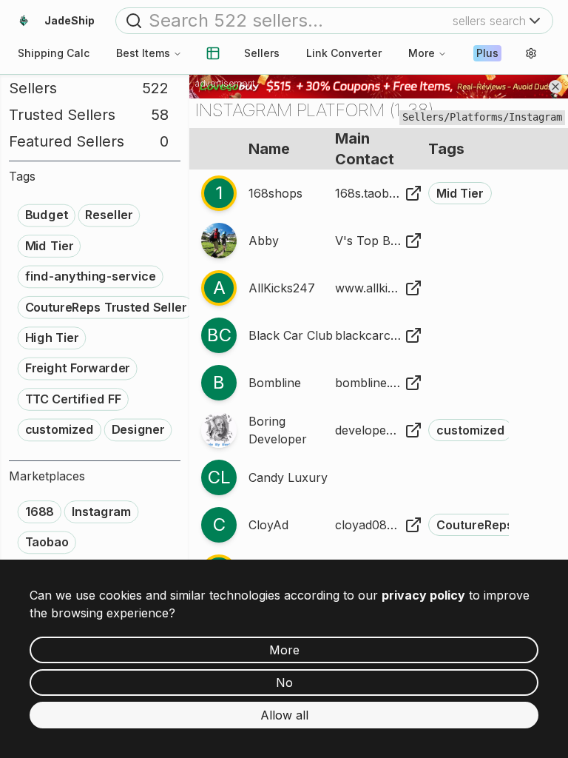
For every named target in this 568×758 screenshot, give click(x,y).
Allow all (284, 715)
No (284, 682)
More (421, 53)
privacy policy (423, 595)
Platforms (476, 117)
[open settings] (531, 53)
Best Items (143, 53)
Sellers (262, 53)
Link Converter (344, 53)
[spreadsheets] (213, 53)
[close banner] (555, 86)
